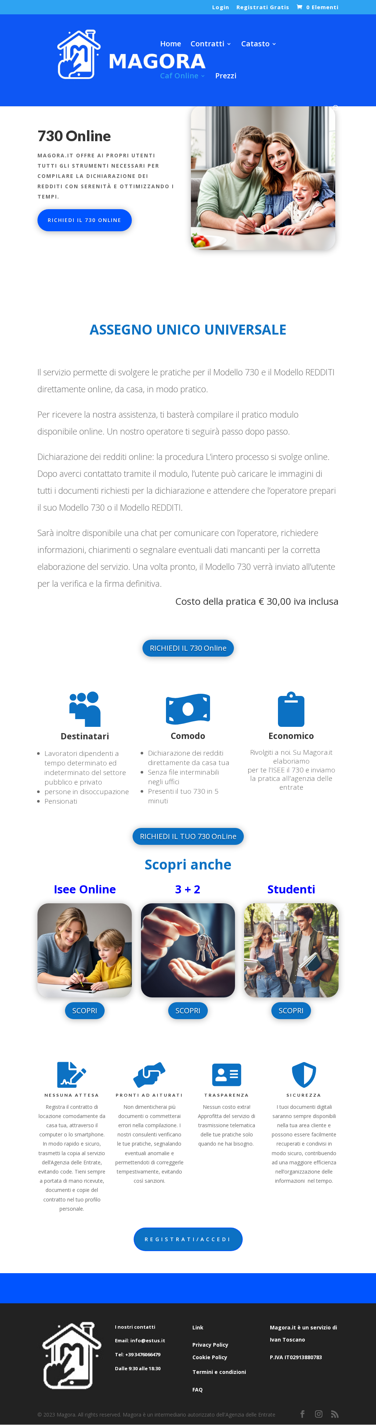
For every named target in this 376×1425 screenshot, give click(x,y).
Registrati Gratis (262, 7)
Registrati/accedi (188, 1239)
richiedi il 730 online (85, 220)
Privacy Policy (210, 1344)
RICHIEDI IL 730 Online (188, 648)
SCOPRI (84, 1010)
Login (220, 7)
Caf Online (179, 77)
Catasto (255, 45)
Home (170, 45)
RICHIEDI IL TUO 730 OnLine (188, 836)
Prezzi (225, 77)
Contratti (207, 45)
